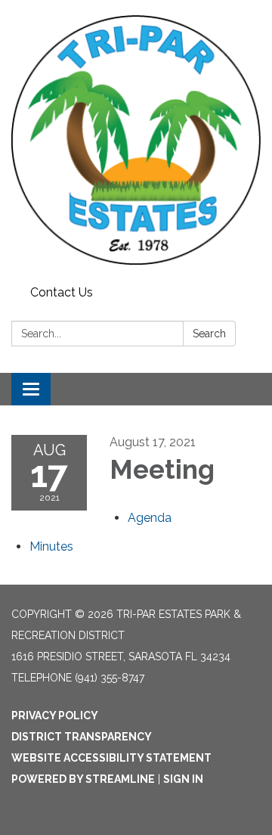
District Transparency (81, 737)
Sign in (183, 779)
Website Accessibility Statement (111, 758)
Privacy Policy (54, 715)
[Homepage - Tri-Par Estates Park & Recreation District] (136, 140)
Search (209, 333)
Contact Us (61, 292)
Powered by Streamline (83, 779)
